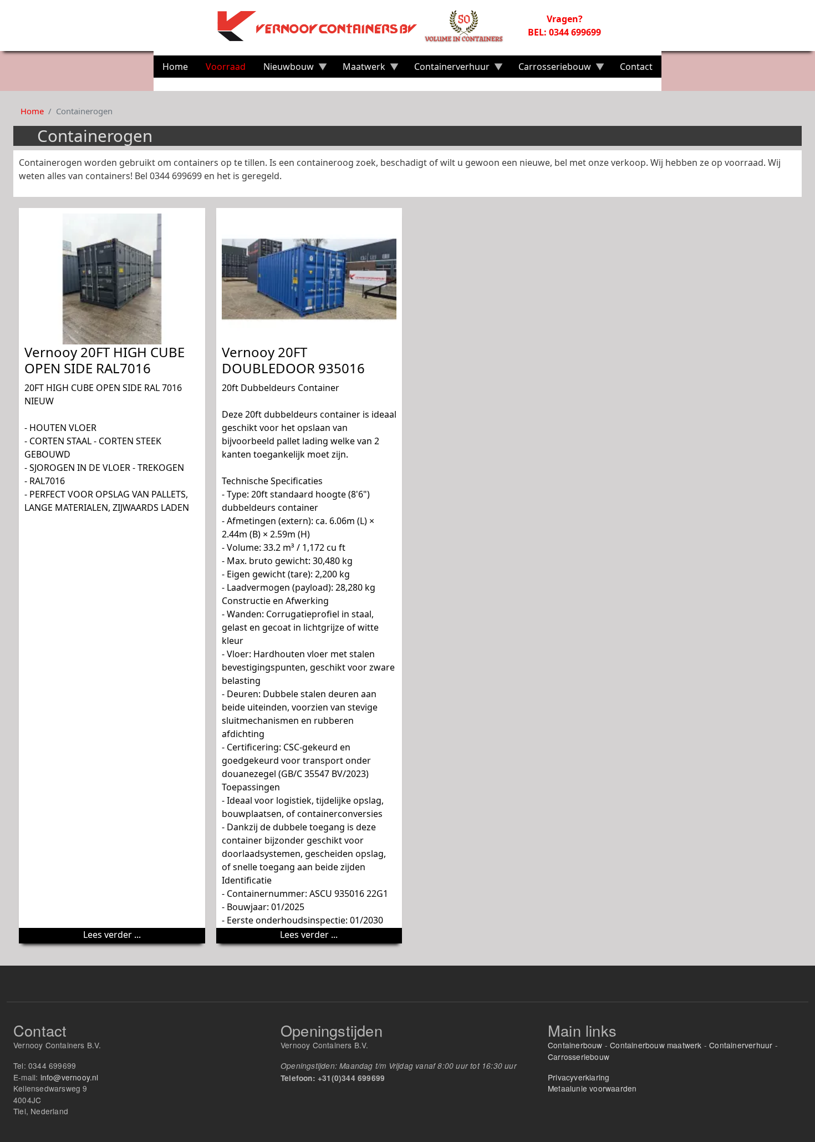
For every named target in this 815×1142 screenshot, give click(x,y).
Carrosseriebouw (578, 1056)
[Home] (366, 25)
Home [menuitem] (175, 66)
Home (32, 110)
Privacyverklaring (578, 1077)
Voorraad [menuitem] (226, 66)
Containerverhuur (740, 1044)
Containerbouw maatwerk (655, 1044)
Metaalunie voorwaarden (592, 1088)
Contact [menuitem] (636, 66)
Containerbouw (575, 1044)
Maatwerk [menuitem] (359, 69)
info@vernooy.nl (69, 1077)
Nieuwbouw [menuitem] (284, 69)
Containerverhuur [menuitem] (447, 69)
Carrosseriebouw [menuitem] (550, 69)
